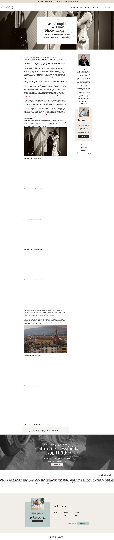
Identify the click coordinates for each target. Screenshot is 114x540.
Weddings (57, 19)
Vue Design (26, 108)
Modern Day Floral (55, 109)
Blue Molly (43, 112)
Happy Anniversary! (52, 430)
